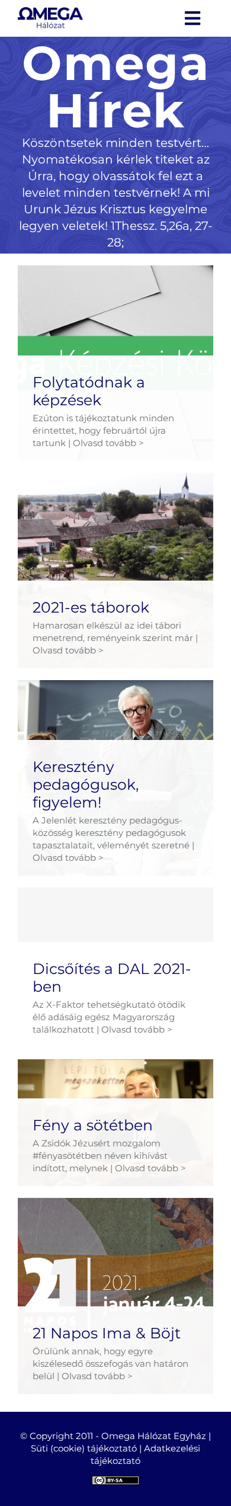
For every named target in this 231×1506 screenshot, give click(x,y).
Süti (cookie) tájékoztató (84, 1448)
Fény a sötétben (93, 1125)
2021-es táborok (91, 607)
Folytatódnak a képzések (89, 391)
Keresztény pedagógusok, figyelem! (86, 784)
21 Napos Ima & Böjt (107, 1333)
